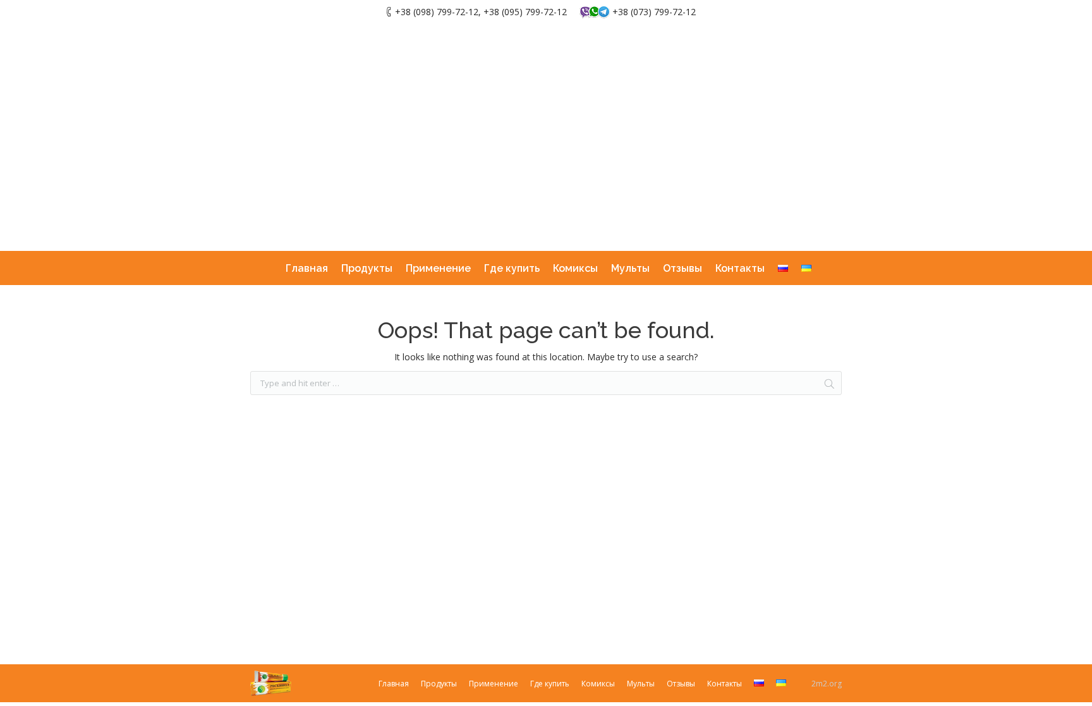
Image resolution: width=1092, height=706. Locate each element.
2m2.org (826, 683)
